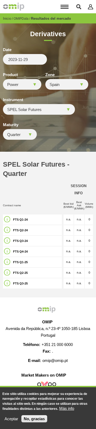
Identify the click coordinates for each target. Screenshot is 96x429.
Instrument (13, 100)
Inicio (7, 18)
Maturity (10, 125)
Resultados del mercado (51, 18)
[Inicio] (13, 7)
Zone (50, 75)
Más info (66, 408)
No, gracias (34, 418)
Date (7, 50)
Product (10, 75)
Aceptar (11, 418)
